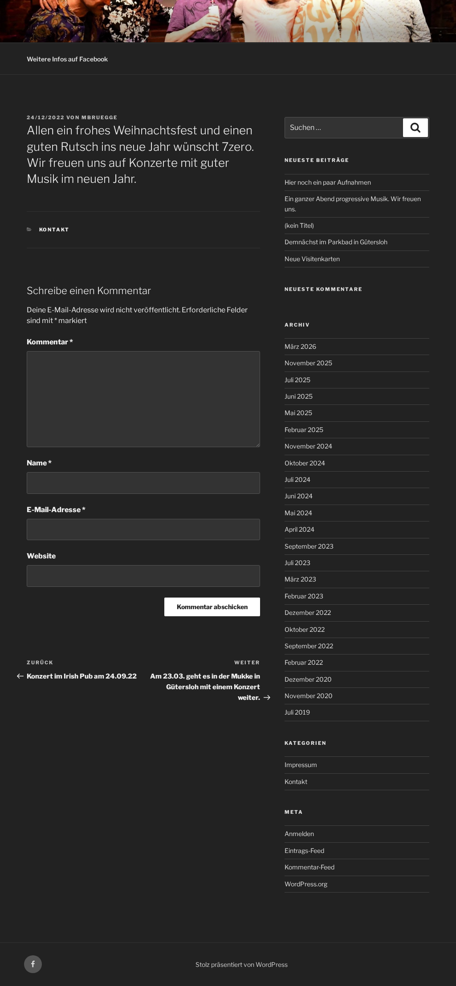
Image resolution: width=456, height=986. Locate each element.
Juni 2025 (299, 396)
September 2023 (309, 546)
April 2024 (299, 529)
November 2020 (309, 695)
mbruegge (99, 117)
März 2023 (300, 579)
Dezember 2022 (308, 612)
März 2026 (300, 346)
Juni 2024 (299, 496)
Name (39, 463)
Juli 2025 (297, 380)
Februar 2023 (304, 596)
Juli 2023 (297, 562)
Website (41, 556)
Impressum (301, 764)
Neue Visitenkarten (312, 259)
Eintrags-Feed (304, 850)
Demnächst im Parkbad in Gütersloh (336, 242)
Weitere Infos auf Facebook (67, 59)
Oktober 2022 (305, 629)
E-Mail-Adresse (56, 509)
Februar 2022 (304, 662)
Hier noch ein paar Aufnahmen (328, 182)
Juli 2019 (297, 712)
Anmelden (299, 833)
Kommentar (50, 342)
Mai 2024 (298, 513)
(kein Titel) (299, 225)
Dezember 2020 (308, 679)
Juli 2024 (297, 479)
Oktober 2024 (305, 463)
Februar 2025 (304, 429)
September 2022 (309, 646)
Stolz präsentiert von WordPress (241, 964)
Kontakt (54, 229)
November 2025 (308, 363)
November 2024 (308, 446)
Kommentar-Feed (309, 867)
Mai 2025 (298, 412)
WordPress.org (306, 884)
